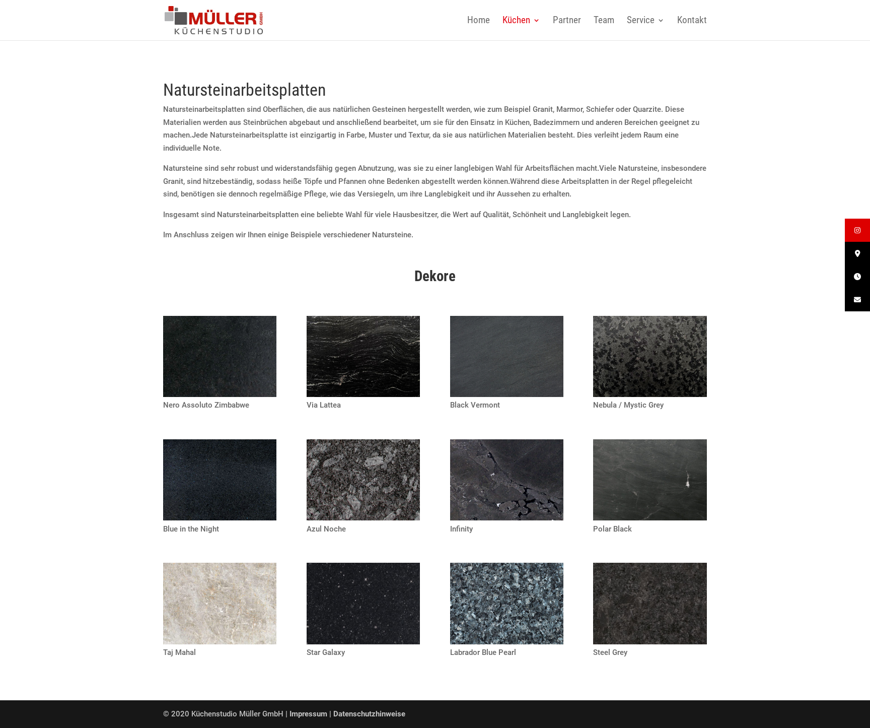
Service (641, 21)
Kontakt (692, 21)
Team (604, 21)
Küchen (516, 21)
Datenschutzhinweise (369, 713)
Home (478, 21)
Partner (567, 21)
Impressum (309, 713)
